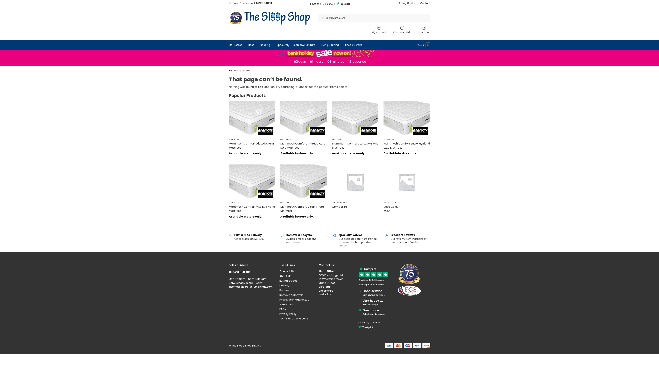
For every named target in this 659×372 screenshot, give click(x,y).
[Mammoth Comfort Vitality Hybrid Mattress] (252, 181)
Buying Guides (407, 3)
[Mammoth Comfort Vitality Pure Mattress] (303, 181)
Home (232, 70)
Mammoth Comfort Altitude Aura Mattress (251, 146)
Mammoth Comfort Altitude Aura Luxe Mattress (302, 146)
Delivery (284, 285)
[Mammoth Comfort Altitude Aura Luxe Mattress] (303, 118)
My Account (379, 32)
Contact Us (286, 271)
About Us (285, 276)
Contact (425, 3)
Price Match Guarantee (294, 299)
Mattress (234, 139)
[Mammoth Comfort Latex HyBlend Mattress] (355, 118)
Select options (355, 213)
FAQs (282, 309)
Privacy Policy (287, 314)
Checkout (424, 32)
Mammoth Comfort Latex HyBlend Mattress (355, 146)
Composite (339, 207)
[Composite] (355, 181)
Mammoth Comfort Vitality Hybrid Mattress (252, 209)
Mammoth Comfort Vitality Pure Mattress (302, 209)
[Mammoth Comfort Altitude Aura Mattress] (252, 118)
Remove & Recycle (291, 295)
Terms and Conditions (293, 318)
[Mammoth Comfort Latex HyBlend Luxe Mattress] (407, 118)
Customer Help (402, 32)
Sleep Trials (286, 304)
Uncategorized (340, 203)
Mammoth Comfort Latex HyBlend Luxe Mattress (407, 146)
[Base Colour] (407, 181)
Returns (284, 290)
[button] (423, 45)
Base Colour (392, 207)
